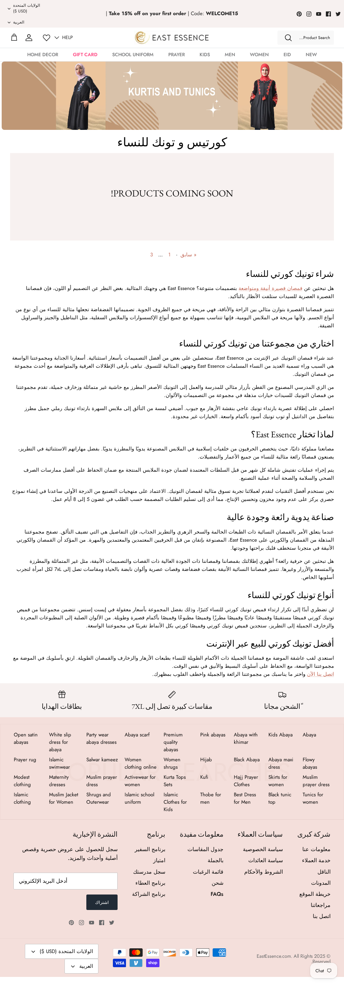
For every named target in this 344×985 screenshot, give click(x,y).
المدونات (321, 883)
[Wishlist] (46, 37)
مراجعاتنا (321, 905)
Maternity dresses (59, 780)
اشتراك (102, 902)
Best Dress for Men (245, 798)
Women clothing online (141, 763)
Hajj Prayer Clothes (246, 780)
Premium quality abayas (173, 742)
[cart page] (14, 37)
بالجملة (215, 860)
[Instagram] (308, 13)
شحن (217, 883)
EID (287, 54)
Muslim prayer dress (316, 780)
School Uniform (133, 54)
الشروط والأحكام (263, 872)
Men (230, 54)
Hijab (206, 759)
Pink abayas (212, 734)
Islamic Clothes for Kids (175, 802)
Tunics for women (313, 798)
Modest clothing (22, 780)
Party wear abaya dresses (101, 738)
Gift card (85, 54)
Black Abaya (247, 759)
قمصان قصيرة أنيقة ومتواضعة (270, 288)
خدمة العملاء (316, 860)
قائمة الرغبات (208, 872)
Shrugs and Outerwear (98, 798)
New (311, 54)
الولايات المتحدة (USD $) (26, 8)
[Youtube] (318, 13)
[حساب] (29, 38)
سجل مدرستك (149, 872)
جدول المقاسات (205, 849)
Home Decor (42, 54)
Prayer (176, 54)
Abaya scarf (137, 734)
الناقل (324, 872)
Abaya (309, 734)
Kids (205, 54)
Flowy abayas (310, 763)
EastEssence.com (274, 956)
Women (259, 54)
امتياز (159, 860)
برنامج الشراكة (148, 894)
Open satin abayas (26, 738)
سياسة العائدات (265, 860)
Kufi (204, 777)
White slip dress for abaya (60, 742)
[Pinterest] (299, 13)
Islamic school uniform (139, 798)
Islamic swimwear (59, 763)
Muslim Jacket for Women (63, 798)
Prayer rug (25, 759)
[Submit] (288, 38)
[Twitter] (338, 13)
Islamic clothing (22, 798)
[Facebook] (328, 13)
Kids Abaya (280, 734)
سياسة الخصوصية (263, 849)
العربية (18, 22)
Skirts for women (277, 780)
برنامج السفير (150, 849)
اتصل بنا (322, 916)
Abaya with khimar (246, 738)
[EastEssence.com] (172, 37)
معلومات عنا (316, 849)
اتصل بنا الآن (320, 674)
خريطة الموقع (315, 894)
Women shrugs (172, 763)
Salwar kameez (102, 759)
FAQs (217, 894)
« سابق (188, 254)
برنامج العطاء (150, 883)
